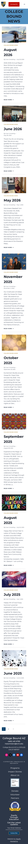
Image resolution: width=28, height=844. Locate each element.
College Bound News (11, 45)
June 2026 (13, 129)
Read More (9, 99)
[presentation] (14, 35)
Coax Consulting (10, 59)
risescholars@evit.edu (14, 744)
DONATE (14, 4)
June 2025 (13, 673)
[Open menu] (25, 4)
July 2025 (12, 594)
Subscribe (14, 833)
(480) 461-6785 (14, 741)
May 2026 (12, 200)
